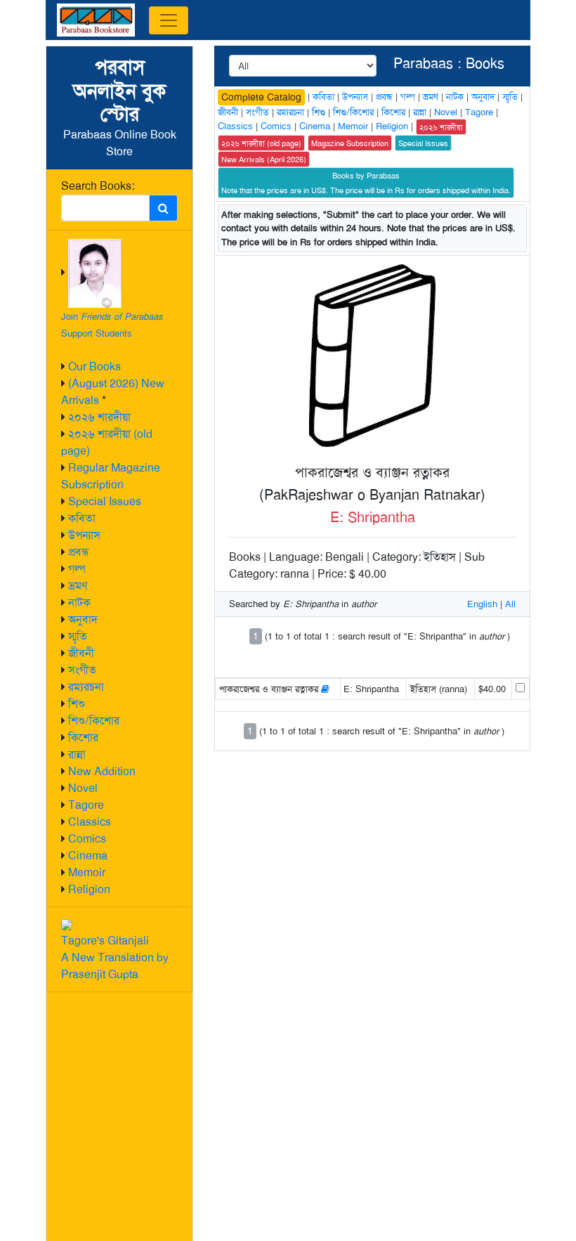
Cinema (87, 855)
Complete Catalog (261, 97)
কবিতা (82, 518)
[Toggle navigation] (168, 20)
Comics (87, 838)
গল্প (77, 568)
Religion (89, 889)
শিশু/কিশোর (93, 720)
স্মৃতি (77, 636)
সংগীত (82, 670)
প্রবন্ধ (78, 552)
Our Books (94, 366)
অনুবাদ (83, 619)
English (482, 604)
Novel (83, 788)
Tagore (86, 805)
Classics (89, 821)
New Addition (102, 771)
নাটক (79, 602)
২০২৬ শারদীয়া (99, 417)
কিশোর (83, 737)
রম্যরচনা (86, 687)
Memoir (86, 872)
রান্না (77, 754)
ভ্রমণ (77, 585)
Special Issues (104, 501)
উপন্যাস (84, 535)
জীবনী (81, 653)
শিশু (76, 703)
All (510, 604)
